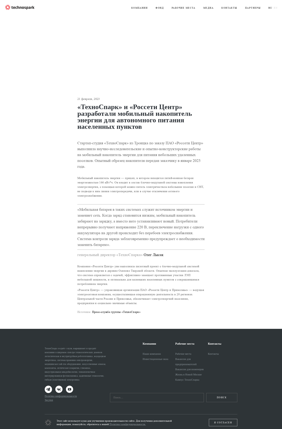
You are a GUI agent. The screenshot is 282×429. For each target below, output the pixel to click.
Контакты (213, 353)
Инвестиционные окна (155, 359)
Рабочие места (183, 353)
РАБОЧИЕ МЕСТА (184, 8)
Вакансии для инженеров (189, 369)
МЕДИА (208, 8)
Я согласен (223, 422)
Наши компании (152, 353)
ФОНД (160, 8)
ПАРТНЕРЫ (253, 8)
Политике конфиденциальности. (128, 424)
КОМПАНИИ (139, 8)
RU (270, 8)
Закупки (49, 400)
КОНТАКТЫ (229, 8)
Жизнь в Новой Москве (188, 374)
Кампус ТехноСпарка (187, 379)
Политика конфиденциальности (61, 396)
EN (275, 8)
